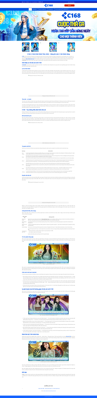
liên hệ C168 (68, 336)
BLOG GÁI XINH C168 (58, 9)
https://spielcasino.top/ (30, 58)
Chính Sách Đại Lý (56, 388)
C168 (30, 9)
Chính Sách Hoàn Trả (49, 388)
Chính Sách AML (41, 388)
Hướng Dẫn (34, 9)
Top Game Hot (50, 9)
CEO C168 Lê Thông (71, 2)
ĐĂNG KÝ (69, 5)
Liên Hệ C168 (65, 9)
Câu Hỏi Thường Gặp (42, 9)
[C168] (48, 5)
